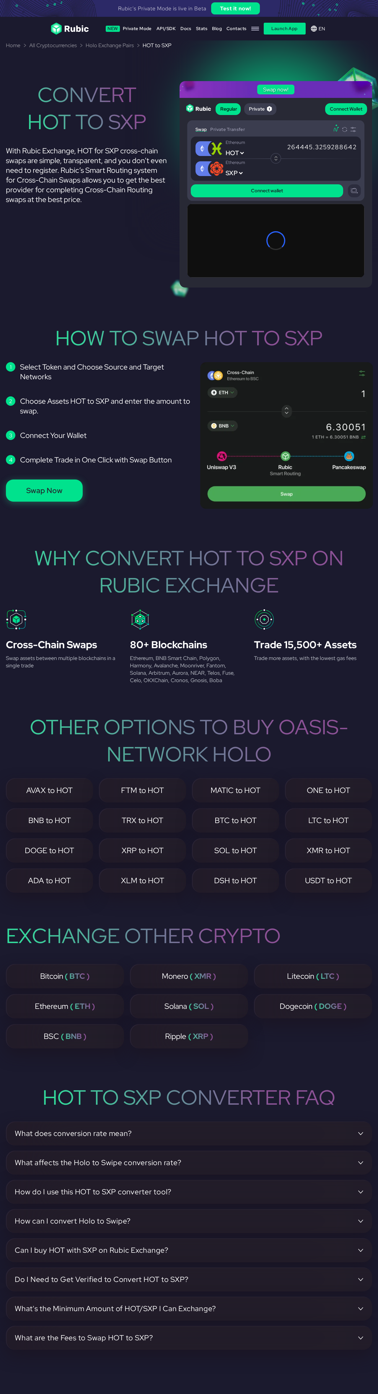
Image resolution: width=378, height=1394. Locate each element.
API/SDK (166, 29)
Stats (201, 29)
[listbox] (189, 8)
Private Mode (129, 29)
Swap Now (44, 490)
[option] (189, 8)
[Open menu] (255, 28)
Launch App (284, 29)
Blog (217, 29)
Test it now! (235, 8)
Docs (185, 29)
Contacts (237, 29)
